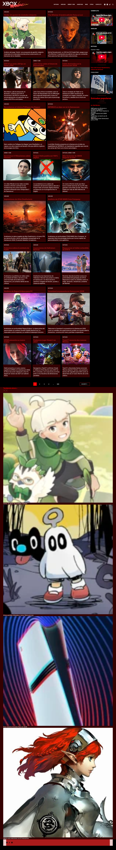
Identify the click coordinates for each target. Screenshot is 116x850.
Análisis (63, 4)
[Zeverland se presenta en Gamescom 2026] (68, 309)
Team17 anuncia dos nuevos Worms (74, 341)
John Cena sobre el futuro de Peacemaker (45, 65)
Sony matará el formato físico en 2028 (15, 727)
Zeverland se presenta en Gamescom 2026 (66, 291)
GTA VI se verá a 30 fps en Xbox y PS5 (15, 65)
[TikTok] (109, 4)
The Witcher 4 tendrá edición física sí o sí (65, 15)
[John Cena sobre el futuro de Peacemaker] (47, 77)
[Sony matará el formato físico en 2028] (58, 671)
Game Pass (80, 4)
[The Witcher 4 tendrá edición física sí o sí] (68, 33)
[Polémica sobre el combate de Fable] (17, 261)
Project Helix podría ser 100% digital (45, 157)
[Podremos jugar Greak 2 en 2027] (47, 354)
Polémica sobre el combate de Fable (16, 249)
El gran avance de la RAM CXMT (99, 114)
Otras (91, 4)
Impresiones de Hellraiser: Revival (44, 249)
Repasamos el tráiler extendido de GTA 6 (76, 249)
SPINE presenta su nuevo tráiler (14, 341)
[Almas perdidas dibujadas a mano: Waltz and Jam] (58, 559)
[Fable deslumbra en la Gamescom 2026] (76, 77)
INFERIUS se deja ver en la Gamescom (63, 107)
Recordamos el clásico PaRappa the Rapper (22, 107)
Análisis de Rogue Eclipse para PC (18, 291)
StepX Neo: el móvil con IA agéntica (99, 116)
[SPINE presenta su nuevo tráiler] (17, 354)
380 (58, 384)
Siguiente (84, 384)
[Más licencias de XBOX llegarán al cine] (76, 169)
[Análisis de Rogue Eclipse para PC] (24, 309)
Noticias (56, 4)
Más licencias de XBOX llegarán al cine (72, 157)
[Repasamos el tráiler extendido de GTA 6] (76, 261)
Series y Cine (71, 4)
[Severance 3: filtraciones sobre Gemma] (17, 169)
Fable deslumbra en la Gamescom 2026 (72, 65)
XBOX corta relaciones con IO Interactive (16, 838)
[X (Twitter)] (104, 4)
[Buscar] (112, 4)
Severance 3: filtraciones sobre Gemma (17, 157)
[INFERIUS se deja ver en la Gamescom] (68, 125)
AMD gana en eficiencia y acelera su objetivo (99, 109)
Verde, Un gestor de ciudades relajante (20, 15)
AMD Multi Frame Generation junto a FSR (100, 119)
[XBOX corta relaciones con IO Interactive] (58, 782)
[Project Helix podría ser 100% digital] (47, 169)
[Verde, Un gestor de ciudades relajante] (24, 33)
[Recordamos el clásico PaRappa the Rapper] (24, 125)
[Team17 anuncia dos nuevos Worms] (76, 354)
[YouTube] (107, 4)
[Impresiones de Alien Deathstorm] (24, 217)
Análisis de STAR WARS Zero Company (64, 199)
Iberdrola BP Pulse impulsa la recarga (100, 111)
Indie (86, 4)
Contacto (98, 4)
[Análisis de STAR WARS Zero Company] (68, 217)
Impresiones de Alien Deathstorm (18, 199)
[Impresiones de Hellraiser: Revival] (47, 261)
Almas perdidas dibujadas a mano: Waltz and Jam (18, 615)
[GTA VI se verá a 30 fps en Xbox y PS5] (17, 77)
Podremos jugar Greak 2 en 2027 (44, 341)
